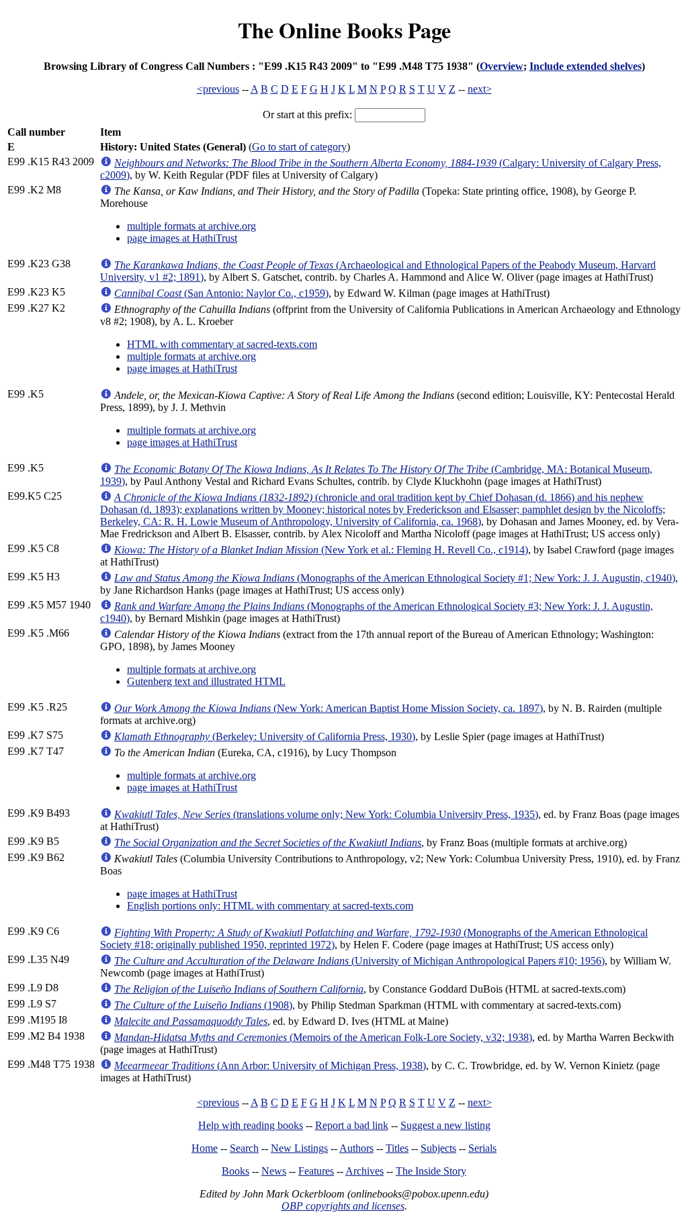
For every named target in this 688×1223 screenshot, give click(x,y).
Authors (356, 1148)
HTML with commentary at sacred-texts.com (222, 344)
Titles (397, 1148)
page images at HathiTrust (182, 238)
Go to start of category (299, 146)
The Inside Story (431, 1171)
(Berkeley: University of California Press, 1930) (264, 736)
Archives (364, 1171)
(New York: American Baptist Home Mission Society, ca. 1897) (328, 708)
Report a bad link (351, 1125)
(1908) (203, 1005)
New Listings (299, 1148)
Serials (482, 1148)
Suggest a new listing (445, 1125)
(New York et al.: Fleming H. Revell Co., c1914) (321, 549)
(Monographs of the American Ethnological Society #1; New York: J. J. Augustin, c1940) (394, 578)
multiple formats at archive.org (191, 226)
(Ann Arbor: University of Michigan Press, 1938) (270, 1065)
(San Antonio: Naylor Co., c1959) (221, 293)
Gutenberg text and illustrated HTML (206, 681)
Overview (501, 66)
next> (480, 89)
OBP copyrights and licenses (343, 1206)
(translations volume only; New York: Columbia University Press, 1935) (326, 814)
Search (244, 1148)
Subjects (438, 1148)
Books (235, 1171)
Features (316, 1171)
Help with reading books (250, 1125)
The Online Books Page (344, 30)
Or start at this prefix (306, 114)
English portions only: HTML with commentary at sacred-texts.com (270, 905)
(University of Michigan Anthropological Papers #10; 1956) (359, 960)
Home (204, 1148)
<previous (218, 89)
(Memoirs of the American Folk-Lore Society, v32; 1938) (323, 1037)
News (273, 1171)
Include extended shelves (585, 66)
